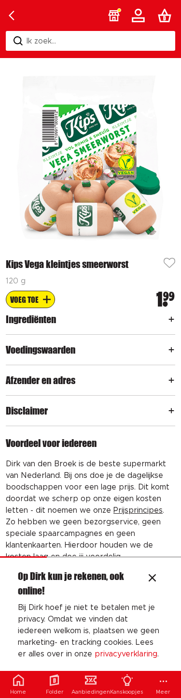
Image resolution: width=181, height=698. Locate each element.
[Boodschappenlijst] (166, 15)
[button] (114, 15)
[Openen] (171, 319)
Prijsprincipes (138, 510)
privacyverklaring (126, 654)
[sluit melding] (152, 579)
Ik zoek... (41, 41)
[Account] (140, 15)
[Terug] (11, 15)
